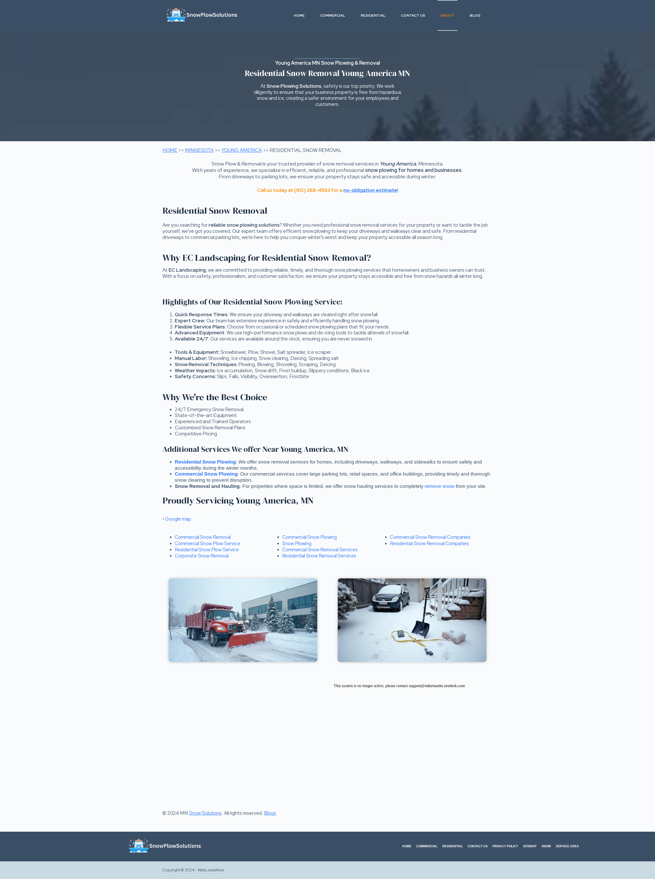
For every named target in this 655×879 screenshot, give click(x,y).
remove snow (439, 486)
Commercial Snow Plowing (309, 537)
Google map (178, 519)
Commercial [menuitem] (332, 15)
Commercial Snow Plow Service (207, 543)
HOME (169, 150)
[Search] (491, 15)
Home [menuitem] (299, 15)
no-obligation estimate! (370, 190)
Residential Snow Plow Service (207, 549)
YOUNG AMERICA (241, 150)
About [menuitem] (447, 15)
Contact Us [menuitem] (413, 15)
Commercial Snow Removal (203, 537)
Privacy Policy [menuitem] (505, 846)
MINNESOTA (199, 150)
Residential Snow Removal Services (319, 556)
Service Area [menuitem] (567, 846)
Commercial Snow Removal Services (320, 549)
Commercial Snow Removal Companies (430, 537)
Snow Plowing (296, 543)
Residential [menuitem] (373, 15)
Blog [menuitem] (475, 15)
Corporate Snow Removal (201, 556)
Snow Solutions (205, 813)
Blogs (270, 813)
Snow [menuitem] (546, 846)
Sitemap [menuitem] (530, 846)
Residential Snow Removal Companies (429, 543)
